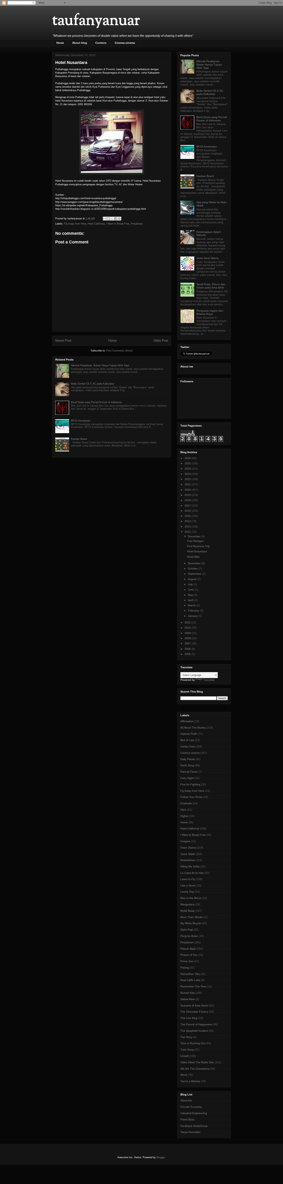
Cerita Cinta (187, 746)
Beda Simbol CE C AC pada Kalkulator (92, 383)
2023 (188, 473)
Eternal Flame (189, 771)
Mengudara (187, 904)
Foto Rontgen (195, 541)
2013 (188, 526)
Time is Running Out (192, 1043)
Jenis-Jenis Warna (207, 258)
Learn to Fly (187, 879)
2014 (188, 521)
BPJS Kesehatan (80, 420)
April (191, 600)
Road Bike (193, 556)
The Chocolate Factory (194, 1011)
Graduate (186, 803)
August (192, 579)
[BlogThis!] (108, 219)
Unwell (184, 1055)
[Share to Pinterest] (119, 219)
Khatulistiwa (187, 860)
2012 (188, 531)
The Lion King (188, 1018)
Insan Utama (188, 847)
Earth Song (187, 765)
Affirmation (186, 721)
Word (183, 1074)
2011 (188, 622)
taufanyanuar (96, 21)
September (195, 573)
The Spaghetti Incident (194, 1030)
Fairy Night (187, 778)
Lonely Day (187, 891)
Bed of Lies (187, 740)
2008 (188, 638)
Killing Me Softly (190, 866)
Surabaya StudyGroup (194, 1125)
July (190, 584)
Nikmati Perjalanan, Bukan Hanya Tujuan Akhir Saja (100, 365)
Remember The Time (193, 986)
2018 (188, 500)
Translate (209, 679)
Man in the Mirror (190, 898)
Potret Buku (187, 1119)
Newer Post (63, 340)
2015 (188, 515)
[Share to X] (112, 219)
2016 (188, 510)
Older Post (161, 340)
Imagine (185, 841)
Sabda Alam (187, 999)
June (191, 589)
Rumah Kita (187, 992)
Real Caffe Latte (190, 980)
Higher (184, 816)
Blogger (161, 1157)
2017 (188, 505)
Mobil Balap (187, 910)
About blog (79, 42)
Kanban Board (79, 439)
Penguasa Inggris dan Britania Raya (209, 312)
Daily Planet (187, 759)
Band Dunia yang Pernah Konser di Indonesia (96, 402)
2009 (188, 633)
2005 (188, 654)
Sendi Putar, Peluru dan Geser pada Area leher (210, 286)
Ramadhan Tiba (190, 973)
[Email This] (105, 219)
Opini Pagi (186, 929)
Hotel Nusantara (197, 551)
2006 (188, 648)
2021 (188, 484)
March (192, 605)
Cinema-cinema (125, 42)
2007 (188, 643)
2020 (188, 489)
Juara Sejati (187, 853)
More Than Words (191, 917)
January (193, 615)
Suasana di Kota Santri (194, 1005)
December (194, 536)
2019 (188, 494)
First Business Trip (198, 546)
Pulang (184, 967)
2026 (188, 458)
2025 (188, 463)
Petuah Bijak (188, 948)
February (194, 610)
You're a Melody (190, 1081)
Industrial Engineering (193, 1113)
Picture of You (188, 954)
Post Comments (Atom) (119, 350)
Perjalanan (137, 223)
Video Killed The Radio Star (197, 1062)
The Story (186, 1037)
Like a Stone (188, 885)
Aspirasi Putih (188, 733)
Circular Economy (191, 1106)
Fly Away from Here (75, 223)
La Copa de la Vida (192, 872)
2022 (188, 479)
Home (60, 42)
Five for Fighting (190, 784)
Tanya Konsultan (190, 1132)
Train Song (187, 1049)
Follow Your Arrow (191, 796)
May (191, 594)
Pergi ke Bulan (189, 935)
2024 (188, 468)
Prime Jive (186, 961)
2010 (188, 627)
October (193, 568)
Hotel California (96, 223)
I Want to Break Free (117, 223)
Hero (183, 809)
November (194, 563)
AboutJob (186, 1100)
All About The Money (193, 727)
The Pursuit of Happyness (196, 1024)
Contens (100, 42)
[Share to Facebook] (116, 219)
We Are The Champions (194, 1068)
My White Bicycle (190, 923)
